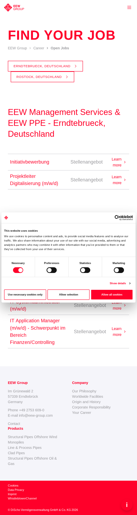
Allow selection (68, 294)
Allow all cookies (111, 294)
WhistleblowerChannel (22, 498)
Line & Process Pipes (25, 448)
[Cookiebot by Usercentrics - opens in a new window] (117, 217)
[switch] (52, 270)
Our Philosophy (84, 391)
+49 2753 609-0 (31, 410)
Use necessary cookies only (25, 294)
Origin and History (86, 402)
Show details (118, 283)
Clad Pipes (16, 453)
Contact (14, 424)
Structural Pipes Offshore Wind (32, 437)
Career (38, 48)
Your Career (81, 413)
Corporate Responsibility (91, 407)
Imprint (12, 494)
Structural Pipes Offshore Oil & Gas (32, 461)
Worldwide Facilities (87, 396)
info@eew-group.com (36, 415)
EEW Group (17, 48)
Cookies (13, 485)
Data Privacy (16, 489)
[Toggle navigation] (129, 7)
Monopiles (16, 442)
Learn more (119, 162)
